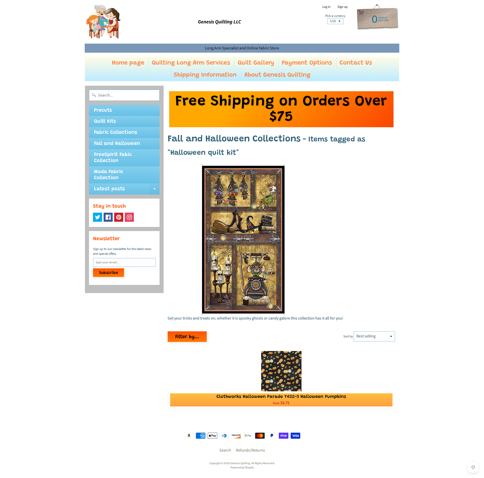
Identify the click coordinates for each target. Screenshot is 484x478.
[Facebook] (108, 217)
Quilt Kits (105, 121)
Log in (326, 7)
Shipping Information (205, 75)
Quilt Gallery (256, 63)
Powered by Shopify (242, 467)
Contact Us (356, 63)
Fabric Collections (115, 132)
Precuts (103, 110)
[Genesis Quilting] (104, 22)
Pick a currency (335, 16)
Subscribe (108, 273)
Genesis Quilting (240, 463)
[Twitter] (97, 217)
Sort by (348, 336)
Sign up (343, 7)
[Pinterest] (118, 217)
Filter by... (187, 336)
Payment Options (307, 63)
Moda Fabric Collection (108, 174)
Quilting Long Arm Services (191, 63)
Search (225, 450)
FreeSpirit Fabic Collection (113, 157)
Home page (128, 63)
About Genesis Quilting (277, 75)
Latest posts (127, 190)
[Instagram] (129, 217)
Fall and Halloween (117, 143)
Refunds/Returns (250, 450)
